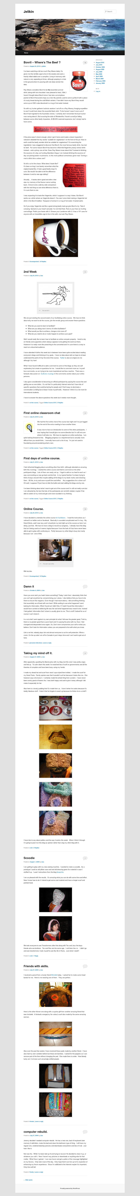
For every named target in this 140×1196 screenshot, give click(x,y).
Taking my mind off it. (38, 653)
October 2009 (100, 67)
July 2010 (99, 65)
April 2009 (99, 76)
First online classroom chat (42, 413)
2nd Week (30, 272)
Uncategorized (34, 261)
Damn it (29, 586)
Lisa (41, 276)
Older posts (28, 1180)
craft (31, 848)
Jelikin (29, 11)
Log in (98, 91)
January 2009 (100, 83)
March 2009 (99, 79)
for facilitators (60, 517)
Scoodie (29, 858)
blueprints (60, 872)
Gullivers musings (47, 373)
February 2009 (100, 81)
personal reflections (36, 643)
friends (32, 1121)
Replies (43, 261)
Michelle (54, 975)
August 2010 (100, 62)
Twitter (62, 358)
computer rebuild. (35, 1132)
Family (32, 1172)
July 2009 (99, 72)
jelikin (44, 66)
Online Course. (34, 509)
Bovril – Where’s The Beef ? (42, 62)
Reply (35, 956)
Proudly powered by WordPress (70, 1188)
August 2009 (100, 69)
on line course (34, 403)
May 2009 (99, 74)
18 (85, 63)
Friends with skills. (36, 966)
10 (85, 509)
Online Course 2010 (50, 403)
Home (26, 53)
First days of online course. (42, 458)
